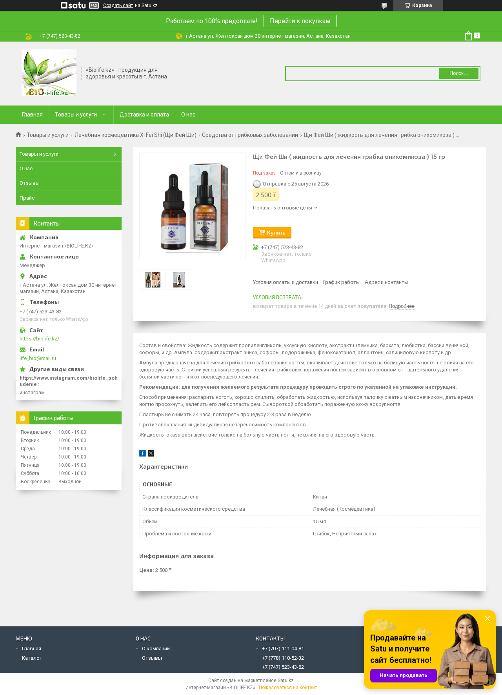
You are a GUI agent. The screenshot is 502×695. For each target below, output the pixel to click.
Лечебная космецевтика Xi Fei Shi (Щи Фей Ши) (135, 135)
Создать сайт (118, 5)
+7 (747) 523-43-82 (283, 667)
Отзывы (30, 183)
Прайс (27, 198)
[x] (151, 455)
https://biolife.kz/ (39, 339)
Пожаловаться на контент (288, 687)
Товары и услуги (76, 114)
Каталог (32, 658)
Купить (276, 232)
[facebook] (142, 455)
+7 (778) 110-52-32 (283, 658)
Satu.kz (286, 680)
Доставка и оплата (144, 114)
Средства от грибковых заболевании (250, 135)
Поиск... (458, 73)
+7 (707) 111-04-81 (283, 648)
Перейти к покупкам (300, 21)
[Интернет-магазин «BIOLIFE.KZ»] (49, 72)
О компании (156, 648)
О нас (188, 114)
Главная (32, 114)
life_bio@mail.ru (38, 358)
